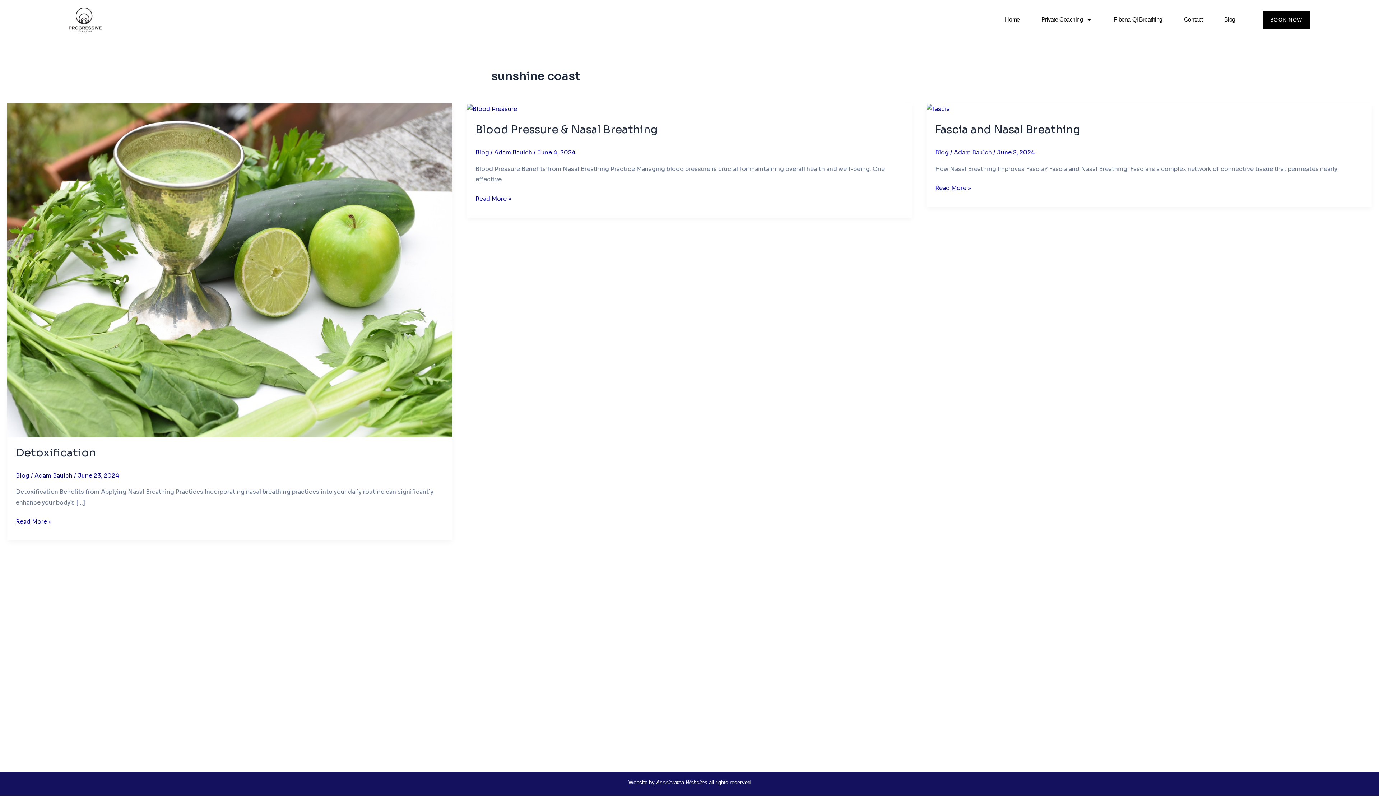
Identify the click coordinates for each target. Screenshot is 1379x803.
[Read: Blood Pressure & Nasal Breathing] (492, 108)
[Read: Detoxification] (229, 270)
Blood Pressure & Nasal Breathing (566, 129)
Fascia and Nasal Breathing (1008, 129)
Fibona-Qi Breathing (1138, 20)
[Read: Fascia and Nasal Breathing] (938, 108)
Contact (1193, 20)
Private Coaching (1062, 20)
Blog (1229, 20)
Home (1012, 20)
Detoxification (56, 453)
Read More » (34, 520)
